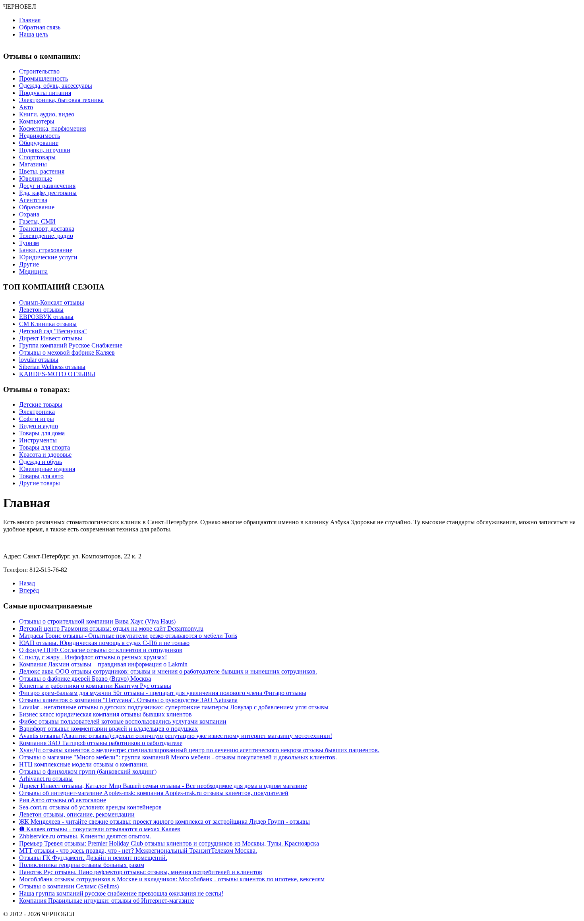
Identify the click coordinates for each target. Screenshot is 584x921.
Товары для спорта (44, 447)
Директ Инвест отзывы (50, 338)
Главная (30, 20)
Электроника (37, 411)
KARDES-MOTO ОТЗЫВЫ (57, 374)
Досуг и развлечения (47, 185)
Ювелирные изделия (47, 468)
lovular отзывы (38, 359)
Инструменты (38, 440)
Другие (29, 264)
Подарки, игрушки (44, 150)
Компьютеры (36, 121)
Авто (26, 107)
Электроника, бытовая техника (61, 100)
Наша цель (33, 34)
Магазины (33, 164)
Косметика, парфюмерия (52, 128)
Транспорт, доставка (46, 228)
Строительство (39, 71)
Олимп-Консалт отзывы (51, 302)
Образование (36, 207)
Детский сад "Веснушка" (53, 331)
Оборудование (38, 142)
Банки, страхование (45, 250)
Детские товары (40, 404)
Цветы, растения (41, 171)
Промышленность (43, 78)
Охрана (29, 214)
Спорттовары (37, 157)
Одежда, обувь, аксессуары (55, 85)
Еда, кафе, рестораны (48, 192)
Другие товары (39, 483)
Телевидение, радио (46, 235)
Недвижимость (39, 135)
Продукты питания (45, 92)
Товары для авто (41, 476)
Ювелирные (35, 178)
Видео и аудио (38, 426)
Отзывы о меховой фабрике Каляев (67, 352)
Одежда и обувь (40, 461)
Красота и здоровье (45, 454)
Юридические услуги (48, 257)
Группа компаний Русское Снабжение (70, 345)
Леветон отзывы (41, 309)
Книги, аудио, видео (46, 114)
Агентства (33, 200)
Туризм (29, 242)
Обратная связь (39, 27)
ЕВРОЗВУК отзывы (46, 316)
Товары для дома (42, 433)
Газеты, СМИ (37, 221)
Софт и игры (36, 418)
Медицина (33, 271)
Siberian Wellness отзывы (52, 366)
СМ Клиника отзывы (48, 324)
